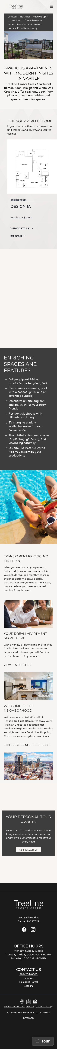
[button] (51, 6)
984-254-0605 (28, 974)
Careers (28, 985)
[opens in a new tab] (24, 931)
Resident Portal (28, 982)
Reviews (28, 978)
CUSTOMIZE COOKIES (14, 1006)
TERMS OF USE (43, 1006)
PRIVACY (30, 1006)
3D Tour (16, 236)
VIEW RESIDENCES (16, 665)
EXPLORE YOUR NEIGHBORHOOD (26, 745)
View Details (19, 228)
